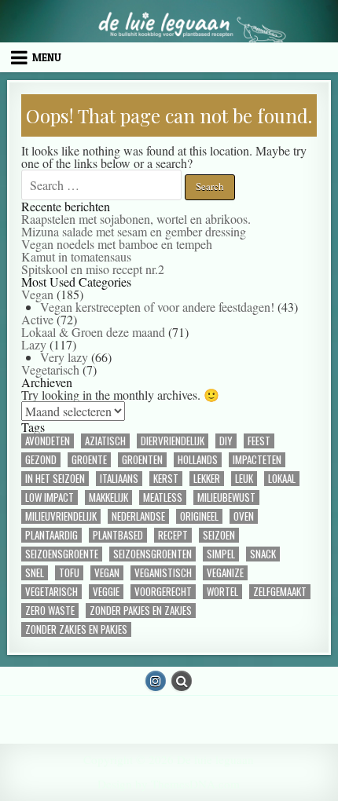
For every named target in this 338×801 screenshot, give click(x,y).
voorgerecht (163, 591)
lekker (206, 478)
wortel (222, 591)
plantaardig (51, 535)
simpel (221, 554)
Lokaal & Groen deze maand (93, 332)
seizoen (219, 535)
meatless (162, 497)
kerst (165, 478)
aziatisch (105, 440)
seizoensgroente (61, 554)
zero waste (50, 610)
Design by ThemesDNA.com (168, 784)
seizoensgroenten (152, 554)
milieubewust (226, 497)
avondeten (47, 440)
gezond (41, 459)
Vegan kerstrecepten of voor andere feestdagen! (157, 306)
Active (37, 319)
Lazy (33, 344)
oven (243, 516)
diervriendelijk (172, 440)
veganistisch (163, 572)
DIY (226, 440)
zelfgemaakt (280, 591)
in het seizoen (55, 478)
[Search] (181, 681)
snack (263, 554)
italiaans (119, 478)
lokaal (282, 478)
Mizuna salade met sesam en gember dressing (133, 231)
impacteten (257, 459)
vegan (106, 572)
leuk (244, 478)
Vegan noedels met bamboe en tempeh (116, 244)
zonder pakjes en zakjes (141, 610)
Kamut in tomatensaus (76, 256)
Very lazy (64, 357)
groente (89, 459)
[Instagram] (155, 681)
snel (34, 572)
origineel (199, 516)
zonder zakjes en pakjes (76, 629)
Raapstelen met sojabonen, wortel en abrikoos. (136, 218)
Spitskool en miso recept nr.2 (92, 269)
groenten (142, 459)
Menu (46, 57)
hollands (198, 459)
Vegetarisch (50, 369)
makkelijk (108, 497)
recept (173, 535)
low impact (49, 497)
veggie (106, 591)
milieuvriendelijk (61, 516)
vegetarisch (51, 591)
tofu (69, 572)
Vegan (37, 294)
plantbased (118, 535)
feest (259, 440)
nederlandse (138, 516)
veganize (225, 572)
